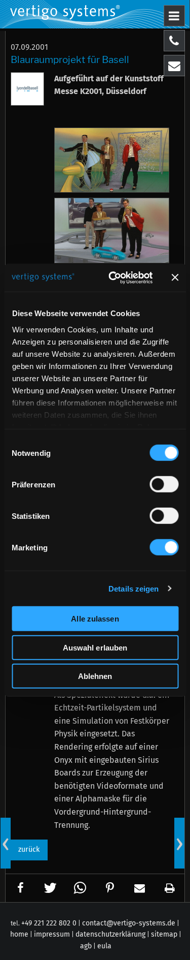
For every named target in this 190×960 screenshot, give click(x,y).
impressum (52, 934)
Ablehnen (95, 676)
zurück (29, 849)
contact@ (128, 923)
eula (104, 946)
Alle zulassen (95, 618)
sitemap (164, 934)
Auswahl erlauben (95, 647)
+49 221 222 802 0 (49, 923)
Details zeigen (133, 588)
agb (86, 946)
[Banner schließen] (174, 277)
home (19, 934)
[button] (20, 888)
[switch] (163, 484)
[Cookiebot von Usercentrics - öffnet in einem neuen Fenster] (113, 277)
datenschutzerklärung (110, 934)
